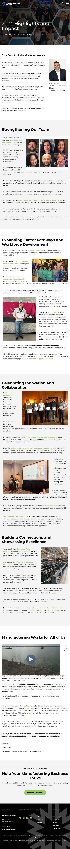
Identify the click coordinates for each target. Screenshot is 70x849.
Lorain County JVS (37, 250)
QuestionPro (23, 840)
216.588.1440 (6, 826)
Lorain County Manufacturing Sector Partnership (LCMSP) (39, 200)
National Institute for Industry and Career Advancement (32, 448)
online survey (35, 840)
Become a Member (35, 792)
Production (39, 819)
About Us (56, 825)
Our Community (58, 816)
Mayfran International (35, 608)
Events (55, 822)
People (38, 816)
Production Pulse (51, 506)
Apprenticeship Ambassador (14, 279)
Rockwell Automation (55, 608)
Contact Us (56, 828)
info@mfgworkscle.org (9, 829)
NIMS (55, 312)
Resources (56, 819)
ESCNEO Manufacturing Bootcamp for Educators (39, 437)
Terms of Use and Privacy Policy (47, 835)
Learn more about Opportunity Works (38, 359)
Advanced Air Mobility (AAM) (17, 517)
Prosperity (39, 822)
